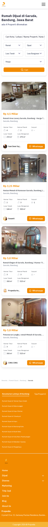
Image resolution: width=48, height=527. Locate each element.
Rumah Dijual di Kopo (9, 421)
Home (5, 470)
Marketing (7, 485)
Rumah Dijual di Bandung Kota (13, 426)
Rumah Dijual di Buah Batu (11, 432)
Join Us (5, 496)
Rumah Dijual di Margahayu (12, 447)
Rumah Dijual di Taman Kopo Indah (14, 401)
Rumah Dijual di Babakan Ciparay (14, 442)
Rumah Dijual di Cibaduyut (11, 416)
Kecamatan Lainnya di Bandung (15, 394)
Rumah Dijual (13, 380)
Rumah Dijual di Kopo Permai (12, 411)
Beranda (4, 380)
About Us (6, 506)
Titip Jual (6, 491)
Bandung (23, 380)
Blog (4, 501)
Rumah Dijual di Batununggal (12, 406)
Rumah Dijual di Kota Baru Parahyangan (16, 437)
